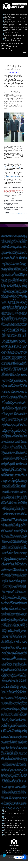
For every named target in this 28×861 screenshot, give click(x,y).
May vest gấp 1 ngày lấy (13, 746)
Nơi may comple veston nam (21, 552)
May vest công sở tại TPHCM (17, 478)
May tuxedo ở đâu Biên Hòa (6, 612)
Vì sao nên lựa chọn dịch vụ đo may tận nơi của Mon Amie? (11, 259)
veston (23, 786)
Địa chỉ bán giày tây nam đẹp (21, 499)
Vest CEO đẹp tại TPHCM (19, 489)
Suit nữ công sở (12, 713)
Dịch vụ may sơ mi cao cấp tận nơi (13, 380)
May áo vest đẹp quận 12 (22, 579)
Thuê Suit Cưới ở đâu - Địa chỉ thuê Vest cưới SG (18, 755)
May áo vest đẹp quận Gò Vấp (20, 578)
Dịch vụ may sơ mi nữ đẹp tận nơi (8, 381)
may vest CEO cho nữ (15, 382)
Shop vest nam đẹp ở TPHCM (7, 636)
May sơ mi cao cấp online (12, 392)
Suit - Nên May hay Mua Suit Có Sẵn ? (9, 779)
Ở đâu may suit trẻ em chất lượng (17, 714)
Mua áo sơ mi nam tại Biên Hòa (12, 610)
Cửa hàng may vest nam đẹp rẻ (14, 640)
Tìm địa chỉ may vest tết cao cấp (10, 400)
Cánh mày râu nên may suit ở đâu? (19, 670)
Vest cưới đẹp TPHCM (9, 624)
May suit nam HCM (8, 584)
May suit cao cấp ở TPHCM (16, 586)
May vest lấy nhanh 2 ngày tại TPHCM (8, 481)
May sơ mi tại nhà (9, 389)
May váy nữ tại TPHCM (22, 636)
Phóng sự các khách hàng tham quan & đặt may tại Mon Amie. (11, 248)
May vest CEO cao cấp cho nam (13, 384)
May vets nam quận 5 (22, 521)
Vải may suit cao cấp (11, 567)
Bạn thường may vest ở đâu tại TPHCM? (16, 508)
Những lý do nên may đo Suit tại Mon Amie (19, 281)
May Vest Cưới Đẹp (6, 770)
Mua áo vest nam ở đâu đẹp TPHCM (15, 647)
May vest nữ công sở (5, 479)
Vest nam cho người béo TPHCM (19, 638)
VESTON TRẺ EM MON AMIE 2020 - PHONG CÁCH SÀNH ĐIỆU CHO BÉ (13, 334)
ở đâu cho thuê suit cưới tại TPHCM (14, 457)
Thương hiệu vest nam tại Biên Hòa (7, 617)
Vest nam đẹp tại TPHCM (21, 736)
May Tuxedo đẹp (5, 543)
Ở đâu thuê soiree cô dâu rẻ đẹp (16, 716)
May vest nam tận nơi (11, 520)
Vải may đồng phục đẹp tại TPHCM (14, 562)
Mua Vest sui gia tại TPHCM (9, 742)
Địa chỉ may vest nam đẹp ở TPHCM (18, 641)
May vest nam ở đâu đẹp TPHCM (17, 624)
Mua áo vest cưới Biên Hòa (19, 615)
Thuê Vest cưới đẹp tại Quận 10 (8, 687)
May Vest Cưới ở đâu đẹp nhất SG (6, 755)
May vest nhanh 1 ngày (22, 484)
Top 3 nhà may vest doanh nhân (14, 373)
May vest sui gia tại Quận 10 (11, 417)
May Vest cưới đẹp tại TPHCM (14, 463)
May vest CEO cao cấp (8, 502)
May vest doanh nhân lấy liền (8, 487)
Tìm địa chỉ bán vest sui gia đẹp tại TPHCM (10, 409)
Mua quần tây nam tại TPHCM (18, 747)
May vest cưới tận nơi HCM (17, 518)
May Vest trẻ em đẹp (14, 741)
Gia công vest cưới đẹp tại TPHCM (9, 658)
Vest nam (8, 746)
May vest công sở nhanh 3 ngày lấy (6, 480)
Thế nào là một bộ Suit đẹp (5, 754)
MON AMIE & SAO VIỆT (18, 312)
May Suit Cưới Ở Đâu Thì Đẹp (16, 752)
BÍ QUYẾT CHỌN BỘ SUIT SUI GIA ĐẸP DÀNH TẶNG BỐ (11, 311)
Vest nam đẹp (6, 604)
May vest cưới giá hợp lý (7, 508)
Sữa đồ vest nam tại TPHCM (18, 556)
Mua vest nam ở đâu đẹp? (19, 731)
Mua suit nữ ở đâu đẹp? (7, 724)
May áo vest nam (15, 543)
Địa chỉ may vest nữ (5, 523)
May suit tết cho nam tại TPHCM (18, 468)
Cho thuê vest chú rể (6, 476)
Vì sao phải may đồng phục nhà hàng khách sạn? (17, 289)
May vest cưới (6, 462)
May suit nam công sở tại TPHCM (18, 712)
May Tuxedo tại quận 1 (15, 709)
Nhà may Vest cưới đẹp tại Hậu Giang (13, 693)
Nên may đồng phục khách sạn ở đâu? (18, 290)
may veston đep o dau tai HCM (14, 787)
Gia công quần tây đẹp (14, 559)
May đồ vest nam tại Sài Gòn (16, 593)
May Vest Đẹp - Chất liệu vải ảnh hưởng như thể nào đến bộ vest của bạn (12, 749)
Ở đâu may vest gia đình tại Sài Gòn (16, 410)
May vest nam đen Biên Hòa (18, 609)
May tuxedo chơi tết (5, 467)
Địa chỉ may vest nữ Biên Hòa (21, 619)
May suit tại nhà (5, 518)
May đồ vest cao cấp (7, 576)
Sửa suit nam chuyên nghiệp (18, 551)
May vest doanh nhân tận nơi (16, 487)
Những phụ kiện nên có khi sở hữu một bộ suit (10, 513)
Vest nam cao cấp (19, 534)
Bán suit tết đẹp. (12, 446)
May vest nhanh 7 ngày (9, 420)
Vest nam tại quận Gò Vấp (18, 805)
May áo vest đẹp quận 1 (20, 582)
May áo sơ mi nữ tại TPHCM (10, 645)
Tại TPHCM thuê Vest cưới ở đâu (7, 688)
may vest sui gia (11, 785)
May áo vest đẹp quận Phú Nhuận (11, 578)
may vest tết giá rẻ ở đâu (21, 443)
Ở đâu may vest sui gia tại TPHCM (20, 409)
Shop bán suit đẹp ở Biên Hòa (11, 621)
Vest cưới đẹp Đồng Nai (16, 608)
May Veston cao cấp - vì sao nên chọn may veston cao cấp (10, 702)
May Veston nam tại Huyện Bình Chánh (19, 798)
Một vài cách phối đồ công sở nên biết (16, 671)
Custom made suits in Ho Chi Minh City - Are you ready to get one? (12, 569)
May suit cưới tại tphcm (11, 469)
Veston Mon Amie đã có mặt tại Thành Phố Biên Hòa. (11, 602)
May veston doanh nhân (22, 504)
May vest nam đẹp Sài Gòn (17, 601)
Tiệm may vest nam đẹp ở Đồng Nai (15, 613)
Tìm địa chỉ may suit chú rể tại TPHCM (15, 454)
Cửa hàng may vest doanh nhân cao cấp (20, 490)
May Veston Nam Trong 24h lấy (13, 751)
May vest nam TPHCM (6, 588)
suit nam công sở (17, 713)
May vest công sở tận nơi (16, 519)
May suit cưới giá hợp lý (19, 471)
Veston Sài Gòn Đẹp (21, 653)
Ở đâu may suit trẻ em (8, 715)
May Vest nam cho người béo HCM (7, 593)
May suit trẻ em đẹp (7, 718)
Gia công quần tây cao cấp (7, 559)
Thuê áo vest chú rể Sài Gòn (20, 576)
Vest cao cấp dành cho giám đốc (9, 530)
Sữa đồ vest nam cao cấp (11, 556)
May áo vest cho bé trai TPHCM (18, 645)
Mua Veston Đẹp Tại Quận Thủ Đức (9, 790)
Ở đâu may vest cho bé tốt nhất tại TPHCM (10, 402)
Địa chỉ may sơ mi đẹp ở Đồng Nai (8, 606)
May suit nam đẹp (17, 725)
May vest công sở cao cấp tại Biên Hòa (10, 618)
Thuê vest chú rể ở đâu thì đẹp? (10, 743)
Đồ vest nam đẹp (17, 545)
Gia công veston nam (21, 662)
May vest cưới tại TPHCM (11, 462)
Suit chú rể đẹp (11, 723)
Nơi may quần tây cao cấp (7, 526)
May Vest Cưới (18, 781)
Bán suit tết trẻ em (7, 446)
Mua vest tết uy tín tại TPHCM (21, 397)
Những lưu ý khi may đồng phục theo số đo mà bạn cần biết (10, 265)
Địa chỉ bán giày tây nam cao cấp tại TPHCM (19, 498)
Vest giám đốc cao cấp (13, 485)
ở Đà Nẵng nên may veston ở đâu (9, 697)
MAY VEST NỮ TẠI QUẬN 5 (6, 753)
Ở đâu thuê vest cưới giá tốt (16, 677)
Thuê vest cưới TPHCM (16, 635)
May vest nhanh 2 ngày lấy (17, 421)
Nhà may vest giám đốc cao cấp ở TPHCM (16, 493)
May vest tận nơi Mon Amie (13, 387)
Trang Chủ (11, 857)
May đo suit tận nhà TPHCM (17, 517)
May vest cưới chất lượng (7, 679)
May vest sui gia (13, 506)
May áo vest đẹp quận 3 (7, 582)
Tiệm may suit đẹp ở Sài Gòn (8, 663)
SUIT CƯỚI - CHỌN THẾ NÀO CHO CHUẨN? (15, 322)
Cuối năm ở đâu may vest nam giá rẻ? (9, 474)
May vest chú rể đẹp (21, 530)
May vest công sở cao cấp (9, 478)
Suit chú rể (15, 723)
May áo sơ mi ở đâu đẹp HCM (19, 531)
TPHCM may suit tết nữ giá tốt (20, 451)
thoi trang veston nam (17, 786)
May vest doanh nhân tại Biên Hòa (20, 621)
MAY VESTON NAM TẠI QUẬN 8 (20, 680)
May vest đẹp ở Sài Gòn (15, 626)
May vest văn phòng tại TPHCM (18, 440)
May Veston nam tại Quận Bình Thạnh (16, 799)
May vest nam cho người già (21, 627)
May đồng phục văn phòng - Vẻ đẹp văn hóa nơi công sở (14, 286)
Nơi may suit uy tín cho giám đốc (15, 502)
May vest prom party (13, 514)
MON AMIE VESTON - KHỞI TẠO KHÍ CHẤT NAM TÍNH (11, 363)
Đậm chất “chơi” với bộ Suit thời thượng (8, 281)
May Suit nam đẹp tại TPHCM (13, 726)
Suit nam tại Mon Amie (16, 727)
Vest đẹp (9, 787)
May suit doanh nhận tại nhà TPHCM (8, 517)
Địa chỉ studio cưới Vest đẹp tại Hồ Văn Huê (13, 686)
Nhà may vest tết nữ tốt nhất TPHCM (9, 458)
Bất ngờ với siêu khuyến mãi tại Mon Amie (14, 272)
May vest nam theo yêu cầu (7, 590)
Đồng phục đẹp (18, 513)
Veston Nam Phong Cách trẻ (9, 803)
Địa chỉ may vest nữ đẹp (8, 741)
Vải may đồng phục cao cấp (8, 563)
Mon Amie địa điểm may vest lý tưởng (14, 507)
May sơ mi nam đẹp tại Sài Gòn (12, 532)
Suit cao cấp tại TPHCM (9, 448)
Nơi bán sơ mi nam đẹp (8, 745)
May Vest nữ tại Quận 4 (21, 751)
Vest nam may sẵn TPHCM (21, 543)
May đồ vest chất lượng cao (16, 575)
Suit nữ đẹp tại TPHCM (6, 726)
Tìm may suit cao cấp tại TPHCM (18, 446)
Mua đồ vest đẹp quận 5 (11, 574)
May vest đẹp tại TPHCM (17, 538)
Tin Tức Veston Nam (6, 786)
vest (21, 786)
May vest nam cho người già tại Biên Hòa (15, 612)
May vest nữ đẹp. (8, 734)
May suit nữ (22, 725)
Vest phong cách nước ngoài (18, 790)
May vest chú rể (20, 463)
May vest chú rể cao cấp (19, 464)
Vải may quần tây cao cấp (22, 565)
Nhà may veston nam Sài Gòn (11, 553)
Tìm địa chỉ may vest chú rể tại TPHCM (9, 453)
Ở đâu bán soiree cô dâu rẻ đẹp (7, 716)
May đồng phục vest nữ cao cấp (8, 648)
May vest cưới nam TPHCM (9, 630)
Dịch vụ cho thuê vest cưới (11, 788)
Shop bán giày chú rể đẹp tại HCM (10, 777)
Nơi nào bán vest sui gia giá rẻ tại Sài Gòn (11, 414)
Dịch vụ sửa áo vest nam (10, 551)
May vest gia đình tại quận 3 (11, 423)
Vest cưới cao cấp (10, 451)
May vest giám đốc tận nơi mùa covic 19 (15, 375)
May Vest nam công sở (9, 740)
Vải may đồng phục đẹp (15, 563)
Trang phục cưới (15, 401)
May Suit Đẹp (23, 541)
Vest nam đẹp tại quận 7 (19, 599)
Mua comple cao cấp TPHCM (10, 509)
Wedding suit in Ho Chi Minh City (12, 570)
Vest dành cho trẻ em (13, 764)
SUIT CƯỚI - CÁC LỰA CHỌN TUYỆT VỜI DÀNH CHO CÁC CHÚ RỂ (13, 317)
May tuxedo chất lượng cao (9, 537)
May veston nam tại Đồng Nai (10, 804)
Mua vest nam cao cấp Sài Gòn (7, 596)
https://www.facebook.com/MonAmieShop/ (16, 213)
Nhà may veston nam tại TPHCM (14, 496)
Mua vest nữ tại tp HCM (9, 730)
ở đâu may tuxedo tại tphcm (15, 456)
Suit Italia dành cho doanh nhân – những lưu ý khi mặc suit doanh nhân (14, 757)
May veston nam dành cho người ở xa (16, 795)
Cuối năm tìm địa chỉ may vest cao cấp (9, 473)
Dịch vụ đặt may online (12, 176)
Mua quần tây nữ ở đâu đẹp (16, 730)
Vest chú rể (6, 451)
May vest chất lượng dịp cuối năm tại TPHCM (11, 465)
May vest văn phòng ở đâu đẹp (9, 437)
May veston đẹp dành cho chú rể (17, 793)
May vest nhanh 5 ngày (22, 420)
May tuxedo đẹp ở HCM (18, 542)
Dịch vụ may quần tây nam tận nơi (19, 379)
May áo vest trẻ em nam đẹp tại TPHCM (19, 785)
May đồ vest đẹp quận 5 (18, 574)
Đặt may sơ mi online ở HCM (20, 392)
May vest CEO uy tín (7, 501)
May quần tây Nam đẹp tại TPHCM (14, 770)
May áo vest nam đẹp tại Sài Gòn (16, 596)
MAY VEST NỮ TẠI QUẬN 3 (14, 753)
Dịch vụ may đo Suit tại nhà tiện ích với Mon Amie (12, 274)
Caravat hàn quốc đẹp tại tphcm (20, 777)
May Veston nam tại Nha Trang (7, 797)
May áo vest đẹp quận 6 (12, 581)
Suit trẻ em (11, 718)
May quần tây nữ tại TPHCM (19, 540)
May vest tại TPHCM (11, 518)
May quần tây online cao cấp (7, 391)
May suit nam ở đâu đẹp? (14, 724)
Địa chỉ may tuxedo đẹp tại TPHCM (9, 538)
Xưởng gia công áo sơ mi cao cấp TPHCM (9, 657)
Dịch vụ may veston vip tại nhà (14, 171)
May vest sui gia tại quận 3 (7, 404)
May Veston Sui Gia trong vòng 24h (13, 167)
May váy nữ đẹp (7, 732)
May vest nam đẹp (14, 492)
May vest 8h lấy (21, 428)
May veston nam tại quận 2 (5, 802)
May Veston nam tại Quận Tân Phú (9, 798)
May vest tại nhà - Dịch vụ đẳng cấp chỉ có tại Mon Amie (10, 243)
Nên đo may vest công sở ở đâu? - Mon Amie (19, 268)
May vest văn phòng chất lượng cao (11, 439)
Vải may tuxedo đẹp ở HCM (10, 541)
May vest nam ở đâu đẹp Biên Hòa (10, 615)
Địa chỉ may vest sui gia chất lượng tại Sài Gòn (11, 429)
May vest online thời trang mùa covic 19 (14, 378)
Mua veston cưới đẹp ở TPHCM (12, 623)
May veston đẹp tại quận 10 (21, 706)
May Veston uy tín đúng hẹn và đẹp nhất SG (14, 682)
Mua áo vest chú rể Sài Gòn (20, 588)
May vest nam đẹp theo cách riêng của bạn (16, 734)
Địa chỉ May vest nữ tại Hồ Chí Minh (8, 784)
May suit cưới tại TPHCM (8, 586)
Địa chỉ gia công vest (16, 558)
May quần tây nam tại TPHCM (18, 536)
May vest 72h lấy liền (8, 436)
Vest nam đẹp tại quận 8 (12, 599)
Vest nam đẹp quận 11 (17, 598)
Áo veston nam (12, 549)
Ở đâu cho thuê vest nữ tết (22, 456)
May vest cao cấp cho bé (10, 428)
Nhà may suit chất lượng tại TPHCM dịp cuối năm (18, 459)
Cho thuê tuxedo (12, 476)
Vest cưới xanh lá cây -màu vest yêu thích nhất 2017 (13, 766)
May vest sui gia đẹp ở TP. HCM (10, 673)
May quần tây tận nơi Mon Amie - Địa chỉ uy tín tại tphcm (14, 239)
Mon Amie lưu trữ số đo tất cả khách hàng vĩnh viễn (18, 675)
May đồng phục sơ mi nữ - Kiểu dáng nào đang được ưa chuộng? (13, 279)
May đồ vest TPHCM (7, 649)
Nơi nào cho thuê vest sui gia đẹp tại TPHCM (10, 413)
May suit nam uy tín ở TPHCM (9, 587)
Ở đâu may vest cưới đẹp (9, 677)
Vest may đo (6, 641)
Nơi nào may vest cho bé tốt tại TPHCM (11, 412)
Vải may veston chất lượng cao (19, 567)
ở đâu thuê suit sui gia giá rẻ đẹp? (15, 715)
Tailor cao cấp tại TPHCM (6, 521)
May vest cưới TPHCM (22, 626)
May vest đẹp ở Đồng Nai (9, 608)
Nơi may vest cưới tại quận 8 (10, 707)
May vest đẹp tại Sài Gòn (12, 523)
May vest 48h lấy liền (14, 436)
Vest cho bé (15, 406)
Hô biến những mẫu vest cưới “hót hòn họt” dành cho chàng (16, 262)
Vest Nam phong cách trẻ (21, 784)
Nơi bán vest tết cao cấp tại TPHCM (10, 398)
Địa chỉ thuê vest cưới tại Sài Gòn (15, 676)
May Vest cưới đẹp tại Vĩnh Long (17, 691)
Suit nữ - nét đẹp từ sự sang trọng (7, 727)
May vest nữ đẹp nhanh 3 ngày (22, 479)
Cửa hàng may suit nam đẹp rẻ (9, 585)
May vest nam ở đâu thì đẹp (15, 625)
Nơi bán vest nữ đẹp (19, 746)
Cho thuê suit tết (17, 445)
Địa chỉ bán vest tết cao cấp (13, 396)
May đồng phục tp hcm (16, 808)
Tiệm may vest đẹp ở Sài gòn (8, 626)
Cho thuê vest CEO (10, 385)
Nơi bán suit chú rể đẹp (18, 720)
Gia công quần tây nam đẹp (9, 662)
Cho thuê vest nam (14, 526)
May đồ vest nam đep (5, 574)
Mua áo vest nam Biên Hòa (19, 618)
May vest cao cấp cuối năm (20, 465)
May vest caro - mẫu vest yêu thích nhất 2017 (10, 759)
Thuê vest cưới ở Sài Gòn (9, 591)
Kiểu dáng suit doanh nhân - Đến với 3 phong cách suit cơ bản (16, 270)
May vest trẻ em (16, 530)
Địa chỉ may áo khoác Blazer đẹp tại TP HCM (12, 776)
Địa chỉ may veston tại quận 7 (19, 707)
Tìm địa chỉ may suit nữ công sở (8, 710)
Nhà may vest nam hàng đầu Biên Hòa (18, 617)
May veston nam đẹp (22, 496)
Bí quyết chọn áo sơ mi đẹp (21, 679)
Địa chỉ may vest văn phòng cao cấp (18, 437)
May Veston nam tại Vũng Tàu (16, 797)
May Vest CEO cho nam (22, 382)
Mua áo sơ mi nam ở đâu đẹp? (10, 748)
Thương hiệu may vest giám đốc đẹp (12, 491)
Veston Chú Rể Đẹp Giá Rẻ (10, 729)
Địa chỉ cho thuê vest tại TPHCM (10, 554)
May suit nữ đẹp (13, 725)
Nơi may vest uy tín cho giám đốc (19, 503)
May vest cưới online (18, 462)
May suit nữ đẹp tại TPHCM (21, 724)
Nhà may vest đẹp (7, 652)
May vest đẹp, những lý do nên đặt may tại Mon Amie (11, 674)
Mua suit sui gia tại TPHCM (17, 718)
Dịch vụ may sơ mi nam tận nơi (18, 381)
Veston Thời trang (11, 786)
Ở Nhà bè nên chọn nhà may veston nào (20, 698)
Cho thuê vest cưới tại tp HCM (12, 791)
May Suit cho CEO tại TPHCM (7, 450)
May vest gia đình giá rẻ (8, 425)
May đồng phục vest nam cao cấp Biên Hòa (8, 609)
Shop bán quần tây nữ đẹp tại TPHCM (9, 747)
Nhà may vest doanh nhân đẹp (21, 495)
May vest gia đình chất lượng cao (16, 425)
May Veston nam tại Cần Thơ (16, 796)
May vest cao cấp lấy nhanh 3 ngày (13, 479)
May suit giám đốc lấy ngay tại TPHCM (9, 441)
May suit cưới (6, 469)
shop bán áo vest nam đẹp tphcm (8, 643)
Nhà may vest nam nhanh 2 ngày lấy (18, 481)
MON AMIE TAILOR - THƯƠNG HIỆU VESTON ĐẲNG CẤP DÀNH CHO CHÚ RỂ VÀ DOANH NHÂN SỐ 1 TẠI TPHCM (14, 347)
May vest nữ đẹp (15, 784)
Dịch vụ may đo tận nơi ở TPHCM (17, 385)
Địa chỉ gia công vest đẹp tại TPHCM (8, 558)
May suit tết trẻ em (17, 441)
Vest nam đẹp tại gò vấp (21, 597)
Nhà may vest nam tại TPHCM (17, 525)
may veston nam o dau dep (8, 793)
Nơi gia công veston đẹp (6, 562)
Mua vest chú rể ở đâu (10, 460)
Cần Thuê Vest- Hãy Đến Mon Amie (20, 788)
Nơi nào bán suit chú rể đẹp (20, 721)
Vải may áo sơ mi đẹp (22, 564)
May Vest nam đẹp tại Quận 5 (8, 708)
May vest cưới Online (14, 679)
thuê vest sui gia (7, 785)
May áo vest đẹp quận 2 (13, 582)
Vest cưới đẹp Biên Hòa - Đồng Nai (13, 604)
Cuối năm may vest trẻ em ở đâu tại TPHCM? (16, 475)
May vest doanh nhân (8, 506)
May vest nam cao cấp (7, 653)
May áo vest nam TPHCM (6, 548)
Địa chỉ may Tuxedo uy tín (17, 541)
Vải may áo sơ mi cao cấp (15, 564)
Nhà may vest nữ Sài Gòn (14, 636)
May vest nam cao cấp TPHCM (13, 642)
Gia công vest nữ (15, 662)
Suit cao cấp (4, 448)
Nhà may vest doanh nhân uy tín (12, 495)
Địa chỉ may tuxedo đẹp (7, 647)
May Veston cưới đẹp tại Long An (18, 697)
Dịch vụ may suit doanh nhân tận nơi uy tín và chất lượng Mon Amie (10, 235)
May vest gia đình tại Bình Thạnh (18, 424)
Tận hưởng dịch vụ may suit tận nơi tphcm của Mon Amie (13, 241)
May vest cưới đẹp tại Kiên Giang (13, 690)
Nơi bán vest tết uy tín (20, 396)
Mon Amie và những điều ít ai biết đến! (20, 253)
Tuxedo (14, 451)
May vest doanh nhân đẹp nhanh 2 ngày (12, 482)
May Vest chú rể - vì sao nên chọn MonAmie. (14, 768)
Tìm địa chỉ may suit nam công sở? (17, 710)
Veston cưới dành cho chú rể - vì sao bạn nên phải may (15, 704)
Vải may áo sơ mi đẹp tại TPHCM (7, 564)
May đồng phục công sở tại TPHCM (20, 523)
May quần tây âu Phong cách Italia (19, 729)
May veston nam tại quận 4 (15, 801)
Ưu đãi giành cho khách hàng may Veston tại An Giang (14, 692)
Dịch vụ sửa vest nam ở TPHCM (10, 545)
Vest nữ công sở (15, 740)
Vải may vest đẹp (17, 568)
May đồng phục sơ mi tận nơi (15, 386)
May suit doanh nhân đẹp (16, 585)
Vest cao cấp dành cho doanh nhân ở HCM (9, 489)
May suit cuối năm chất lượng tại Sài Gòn (18, 470)
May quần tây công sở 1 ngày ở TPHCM (13, 432)
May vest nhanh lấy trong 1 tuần (21, 419)
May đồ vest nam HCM (15, 590)
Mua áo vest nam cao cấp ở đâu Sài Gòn (12, 595)
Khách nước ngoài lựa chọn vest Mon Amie (9, 515)
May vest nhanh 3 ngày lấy (10, 421)
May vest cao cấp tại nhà (11, 390)
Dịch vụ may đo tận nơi (8, 386)
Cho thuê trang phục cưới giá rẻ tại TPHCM (16, 431)
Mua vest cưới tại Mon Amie (11, 680)
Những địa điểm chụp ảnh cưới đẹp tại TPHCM (11, 782)
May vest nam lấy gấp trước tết (7, 675)
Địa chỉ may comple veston (18, 553)
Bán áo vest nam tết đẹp (6, 396)
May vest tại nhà (12, 379)
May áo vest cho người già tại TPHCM (18, 591)
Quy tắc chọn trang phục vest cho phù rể (8, 261)
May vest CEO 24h (9, 486)
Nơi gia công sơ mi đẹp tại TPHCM (20, 560)
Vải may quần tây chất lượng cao (14, 565)
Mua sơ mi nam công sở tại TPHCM (14, 737)
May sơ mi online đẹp (11, 393)
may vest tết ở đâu (15, 443)
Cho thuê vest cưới (12, 501)
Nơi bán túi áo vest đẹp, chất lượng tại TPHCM (13, 656)
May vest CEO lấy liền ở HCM (16, 486)
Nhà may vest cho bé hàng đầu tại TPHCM (11, 403)
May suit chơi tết (10, 443)
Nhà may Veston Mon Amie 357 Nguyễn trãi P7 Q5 (10, 685)
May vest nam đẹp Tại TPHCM (14, 653)
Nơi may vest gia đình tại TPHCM (9, 415)
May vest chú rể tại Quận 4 (15, 708)
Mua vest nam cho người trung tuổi (8, 635)
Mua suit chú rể (14, 721)
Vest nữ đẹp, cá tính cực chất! (16, 745)
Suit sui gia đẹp (12, 719)
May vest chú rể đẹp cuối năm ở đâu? (10, 464)
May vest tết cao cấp (6, 406)
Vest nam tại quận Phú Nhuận (10, 805)
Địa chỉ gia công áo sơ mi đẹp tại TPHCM (11, 660)
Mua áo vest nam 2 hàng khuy (14, 649)
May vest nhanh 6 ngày (15, 420)
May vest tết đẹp (11, 406)
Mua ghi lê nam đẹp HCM (10, 637)
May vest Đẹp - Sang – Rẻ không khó (15, 652)
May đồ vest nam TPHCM (11, 542)
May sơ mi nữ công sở (17, 738)
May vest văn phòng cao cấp (20, 439)
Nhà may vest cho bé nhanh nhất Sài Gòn (19, 415)
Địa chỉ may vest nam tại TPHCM (9, 536)
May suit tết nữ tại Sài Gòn (10, 468)
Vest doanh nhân (18, 631)
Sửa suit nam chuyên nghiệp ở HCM (15, 548)
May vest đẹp (11, 497)
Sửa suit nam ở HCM (6, 549)
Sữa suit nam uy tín (18, 554)
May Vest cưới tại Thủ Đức (12, 699)
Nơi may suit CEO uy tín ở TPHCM (17, 497)
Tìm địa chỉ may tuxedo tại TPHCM (19, 453)
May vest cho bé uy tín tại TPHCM (16, 426)
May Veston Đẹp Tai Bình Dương (12, 792)
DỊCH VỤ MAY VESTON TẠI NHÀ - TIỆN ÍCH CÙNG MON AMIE (12, 343)
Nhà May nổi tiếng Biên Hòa (19, 620)
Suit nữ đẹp (19, 726)
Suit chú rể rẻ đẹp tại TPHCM (8, 721)
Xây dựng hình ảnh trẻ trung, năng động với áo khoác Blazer (10, 285)
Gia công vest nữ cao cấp (17, 658)
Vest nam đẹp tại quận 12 (10, 598)
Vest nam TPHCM (10, 641)
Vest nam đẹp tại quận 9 (5, 599)
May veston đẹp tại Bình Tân (20, 699)
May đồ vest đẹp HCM (13, 576)
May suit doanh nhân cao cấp (16, 643)
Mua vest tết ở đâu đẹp (7, 395)
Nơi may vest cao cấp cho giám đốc (10, 503)
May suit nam (14, 534)
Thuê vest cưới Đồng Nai (16, 607)
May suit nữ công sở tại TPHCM (9, 712)
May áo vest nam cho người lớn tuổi (12, 627)
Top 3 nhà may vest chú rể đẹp (7, 374)
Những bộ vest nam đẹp (15, 547)
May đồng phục (13, 807)
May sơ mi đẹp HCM (18, 535)
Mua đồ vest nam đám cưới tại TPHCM (9, 638)
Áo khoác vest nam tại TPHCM (8, 534)
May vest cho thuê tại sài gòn (20, 791)
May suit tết (18, 442)
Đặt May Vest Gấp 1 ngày (15, 780)
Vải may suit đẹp (6, 567)
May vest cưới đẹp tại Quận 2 (7, 709)
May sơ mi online (16, 393)
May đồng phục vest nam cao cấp (16, 510)
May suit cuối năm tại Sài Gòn (8, 470)
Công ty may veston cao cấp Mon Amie (14, 512)
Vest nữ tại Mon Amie (18, 515)
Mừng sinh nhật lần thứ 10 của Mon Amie (9, 246)
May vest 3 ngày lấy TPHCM (8, 435)
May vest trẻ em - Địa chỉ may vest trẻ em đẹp (10, 701)
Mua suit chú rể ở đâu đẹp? (10, 720)
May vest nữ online (21, 393)
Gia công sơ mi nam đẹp (21, 559)
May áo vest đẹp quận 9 (17, 580)
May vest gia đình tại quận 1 (19, 423)
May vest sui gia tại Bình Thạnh (11, 418)
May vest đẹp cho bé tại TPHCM (7, 426)
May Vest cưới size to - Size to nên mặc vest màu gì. (14, 762)
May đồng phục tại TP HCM (7, 807)
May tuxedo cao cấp (11, 467)
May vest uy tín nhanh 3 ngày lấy (16, 480)
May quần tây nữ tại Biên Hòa (9, 614)
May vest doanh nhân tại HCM (12, 592)
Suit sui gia (22, 719)
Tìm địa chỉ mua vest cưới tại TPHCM (13, 452)
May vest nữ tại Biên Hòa (12, 620)
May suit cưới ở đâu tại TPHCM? (19, 469)
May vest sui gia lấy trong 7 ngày (19, 418)
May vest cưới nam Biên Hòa (21, 610)
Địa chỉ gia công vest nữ (17, 557)
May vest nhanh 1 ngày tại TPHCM (13, 484)
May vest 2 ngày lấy (15, 435)
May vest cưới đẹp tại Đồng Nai (10, 698)
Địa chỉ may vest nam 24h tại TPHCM (9, 430)
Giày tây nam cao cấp (14, 499)
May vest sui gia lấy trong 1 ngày (12, 419)
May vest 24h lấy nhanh (21, 436)
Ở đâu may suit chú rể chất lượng (7, 714)
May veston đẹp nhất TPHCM (7, 552)
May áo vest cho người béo (16, 630)
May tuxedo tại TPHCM (12, 540)
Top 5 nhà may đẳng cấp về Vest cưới (17, 688)
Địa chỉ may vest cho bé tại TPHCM (19, 430)
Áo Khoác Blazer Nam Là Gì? (7, 780)
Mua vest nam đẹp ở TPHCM (7, 547)
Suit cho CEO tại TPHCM (17, 447)
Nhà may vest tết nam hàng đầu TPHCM (19, 458)
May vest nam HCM (22, 632)
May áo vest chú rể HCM (12, 588)
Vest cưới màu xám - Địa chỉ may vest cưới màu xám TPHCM (11, 760)
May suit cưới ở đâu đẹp (21, 669)
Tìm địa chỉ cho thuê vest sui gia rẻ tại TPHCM (9, 408)
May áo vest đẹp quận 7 (5, 581)
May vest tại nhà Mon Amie (16, 389)
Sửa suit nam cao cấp (14, 552)
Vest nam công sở (12, 490)
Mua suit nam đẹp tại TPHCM (15, 584)
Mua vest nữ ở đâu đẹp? (13, 731)
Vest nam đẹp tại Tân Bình (13, 597)
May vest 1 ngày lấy (21, 435)
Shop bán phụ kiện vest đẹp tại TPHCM (10, 631)
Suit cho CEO (11, 447)
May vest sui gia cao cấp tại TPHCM (20, 400)
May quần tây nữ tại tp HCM (13, 732)
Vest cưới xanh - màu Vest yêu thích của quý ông (13, 703)
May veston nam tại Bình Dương (18, 804)
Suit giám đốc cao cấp (6, 447)
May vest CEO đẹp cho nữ (8, 382)
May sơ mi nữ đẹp (5, 535)
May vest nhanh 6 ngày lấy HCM (12, 434)
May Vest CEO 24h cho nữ (21, 384)
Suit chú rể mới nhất (6, 723)
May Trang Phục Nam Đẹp (17, 748)
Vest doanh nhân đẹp (6, 490)
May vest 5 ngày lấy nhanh (20, 434)
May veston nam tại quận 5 (7, 801)
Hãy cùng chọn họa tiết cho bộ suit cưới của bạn (15, 251)
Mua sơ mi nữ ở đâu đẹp (6, 731)
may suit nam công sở (7, 713)
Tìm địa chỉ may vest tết (5, 442)
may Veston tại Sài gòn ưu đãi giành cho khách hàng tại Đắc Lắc (14, 695)
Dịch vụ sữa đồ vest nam (10, 557)
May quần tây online (20, 391)
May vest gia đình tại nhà (10, 424)
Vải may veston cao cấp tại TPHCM (10, 568)
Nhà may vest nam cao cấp (6, 597)
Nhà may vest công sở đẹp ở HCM (19, 474)
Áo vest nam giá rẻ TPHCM (8, 546)
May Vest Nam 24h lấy (12, 781)
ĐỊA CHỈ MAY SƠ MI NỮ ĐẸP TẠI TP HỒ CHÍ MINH (12, 774)
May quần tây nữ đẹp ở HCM (12, 528)
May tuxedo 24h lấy (17, 467)
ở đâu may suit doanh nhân (16, 448)
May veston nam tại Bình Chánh (18, 803)
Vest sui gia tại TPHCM (7, 514)
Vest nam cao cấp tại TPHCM (21, 492)
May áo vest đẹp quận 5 (19, 581)
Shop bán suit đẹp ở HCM (16, 648)
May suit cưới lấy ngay (12, 471)
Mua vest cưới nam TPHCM (15, 632)
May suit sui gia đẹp (6, 719)
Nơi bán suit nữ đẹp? (20, 723)
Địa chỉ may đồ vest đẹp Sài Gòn (15, 573)
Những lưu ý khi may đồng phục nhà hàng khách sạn (17, 275)
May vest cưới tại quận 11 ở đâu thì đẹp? (12, 706)
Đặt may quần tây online (15, 391)
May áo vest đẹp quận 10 (10, 580)
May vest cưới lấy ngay (6, 463)
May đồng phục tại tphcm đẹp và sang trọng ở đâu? (17, 287)
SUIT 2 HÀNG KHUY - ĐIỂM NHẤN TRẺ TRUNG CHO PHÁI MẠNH (15, 367)
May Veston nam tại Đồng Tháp (8, 796)
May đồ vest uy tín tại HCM (8, 575)
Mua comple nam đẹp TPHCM (7, 632)
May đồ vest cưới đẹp (8, 573)
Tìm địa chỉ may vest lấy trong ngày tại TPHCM (10, 407)
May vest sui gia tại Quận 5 (19, 417)
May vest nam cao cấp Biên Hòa (12, 619)
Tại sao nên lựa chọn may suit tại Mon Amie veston (10, 669)
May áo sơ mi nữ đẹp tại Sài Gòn (10, 531)
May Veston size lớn (8, 795)
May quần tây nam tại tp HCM (21, 732)
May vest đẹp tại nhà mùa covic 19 (12, 376)
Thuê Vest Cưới (5, 788)
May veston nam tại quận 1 (13, 802)
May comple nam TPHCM (20, 623)
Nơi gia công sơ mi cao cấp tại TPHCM (10, 560)
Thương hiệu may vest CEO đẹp (7, 492)
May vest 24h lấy (16, 428)
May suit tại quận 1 (20, 709)
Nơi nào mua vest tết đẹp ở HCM (15, 395)
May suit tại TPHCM (16, 587)
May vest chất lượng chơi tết (13, 442)
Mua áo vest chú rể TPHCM (16, 629)
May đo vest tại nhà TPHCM (9, 519)
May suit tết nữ (22, 467)
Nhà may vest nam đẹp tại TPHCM (13, 654)
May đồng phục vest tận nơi (6, 387)
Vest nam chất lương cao (21, 603)
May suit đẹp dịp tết (5, 443)
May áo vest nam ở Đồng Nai (9, 607)
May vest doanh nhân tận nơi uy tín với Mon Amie (11, 237)
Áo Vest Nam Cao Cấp (16, 546)
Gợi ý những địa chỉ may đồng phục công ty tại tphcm (16, 293)
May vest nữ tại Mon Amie (12, 735)
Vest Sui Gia (4, 743)
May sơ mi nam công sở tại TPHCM (9, 738)
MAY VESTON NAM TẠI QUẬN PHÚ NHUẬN (16, 681)
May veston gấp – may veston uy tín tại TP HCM (15, 763)
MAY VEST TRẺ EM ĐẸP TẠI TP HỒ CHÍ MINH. (16, 775)
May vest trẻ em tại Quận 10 (7, 510)
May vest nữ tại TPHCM (16, 646)
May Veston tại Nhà (6, 781)
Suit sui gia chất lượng (17, 719)
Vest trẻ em (19, 741)
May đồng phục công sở (19, 807)
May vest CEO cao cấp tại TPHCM (8, 498)
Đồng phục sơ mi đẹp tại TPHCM (14, 521)
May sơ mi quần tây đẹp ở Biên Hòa (18, 614)
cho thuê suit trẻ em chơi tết (10, 445)
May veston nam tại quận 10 (21, 802)
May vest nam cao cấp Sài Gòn (9, 601)
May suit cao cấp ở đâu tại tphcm (16, 450)
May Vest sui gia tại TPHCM (17, 742)
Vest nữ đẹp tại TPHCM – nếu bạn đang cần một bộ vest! (10, 736)
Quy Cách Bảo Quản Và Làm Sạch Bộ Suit (15, 256)
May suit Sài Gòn (10, 646)
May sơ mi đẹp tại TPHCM (19, 506)
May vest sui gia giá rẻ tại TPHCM (16, 404)
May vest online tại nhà (7, 379)
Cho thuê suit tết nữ (16, 476)
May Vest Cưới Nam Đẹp (9, 769)
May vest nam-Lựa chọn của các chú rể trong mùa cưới (11, 664)
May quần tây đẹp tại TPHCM (18, 529)
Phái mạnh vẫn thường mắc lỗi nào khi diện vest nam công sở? (15, 267)
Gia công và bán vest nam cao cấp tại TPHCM (12, 659)
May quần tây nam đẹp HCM (9, 529)
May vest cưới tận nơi (5, 520)
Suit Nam (15, 771)
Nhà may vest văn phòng (10, 440)
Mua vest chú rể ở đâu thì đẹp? (19, 743)
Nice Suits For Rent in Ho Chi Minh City (13, 579)
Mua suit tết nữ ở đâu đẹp (17, 460)
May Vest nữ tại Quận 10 (9, 752)
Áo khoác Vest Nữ (19, 771)
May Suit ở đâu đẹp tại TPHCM (14, 651)
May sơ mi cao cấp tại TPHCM (21, 532)
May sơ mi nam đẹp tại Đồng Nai (18, 606)
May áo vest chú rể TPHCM (9, 629)
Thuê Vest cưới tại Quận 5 (15, 687)
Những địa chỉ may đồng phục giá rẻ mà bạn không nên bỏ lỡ (11, 292)
